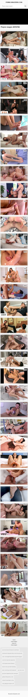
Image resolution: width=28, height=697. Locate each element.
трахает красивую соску (8, 680)
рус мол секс (21, 670)
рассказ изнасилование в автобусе (10, 650)
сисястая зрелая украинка (8, 660)
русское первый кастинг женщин (10, 673)
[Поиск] (25, 6)
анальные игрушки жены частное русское (12, 653)
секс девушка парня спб (8, 683)
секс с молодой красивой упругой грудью (12, 656)
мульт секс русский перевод (9, 667)
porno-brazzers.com (14, 2)
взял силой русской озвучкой (9, 670)
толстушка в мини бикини (8, 663)
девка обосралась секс (7, 677)
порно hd (14, 643)
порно (14, 640)
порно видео (14, 641)
